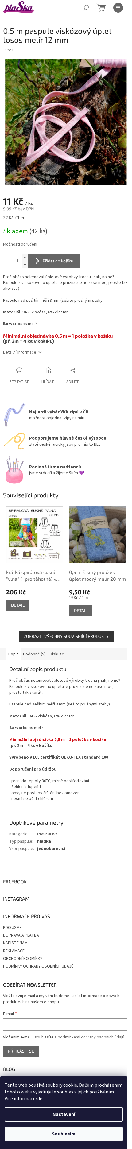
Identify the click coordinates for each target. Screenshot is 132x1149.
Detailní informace (19, 352)
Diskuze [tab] (57, 654)
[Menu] (118, 8)
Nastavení (63, 1114)
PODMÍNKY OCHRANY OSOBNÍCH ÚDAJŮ (38, 966)
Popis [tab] (13, 654)
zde (38, 1098)
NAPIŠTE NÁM (15, 943)
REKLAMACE (14, 951)
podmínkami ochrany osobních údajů (91, 1037)
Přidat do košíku (58, 260)
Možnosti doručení (20, 244)
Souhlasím (64, 1134)
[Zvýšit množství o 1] (25, 257)
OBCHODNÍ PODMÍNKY (22, 959)
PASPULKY (47, 834)
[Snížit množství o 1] (25, 264)
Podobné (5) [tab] (34, 654)
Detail (18, 604)
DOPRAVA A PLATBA (21, 935)
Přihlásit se (21, 1051)
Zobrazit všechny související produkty (66, 636)
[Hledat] (86, 8)
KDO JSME (12, 928)
